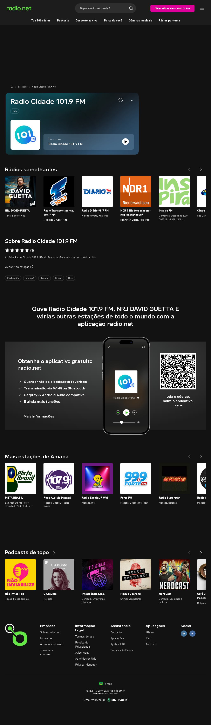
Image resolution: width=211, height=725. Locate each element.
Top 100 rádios (40, 20)
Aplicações (117, 638)
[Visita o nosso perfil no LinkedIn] (183, 633)
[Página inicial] (12, 86)
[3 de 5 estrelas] (17, 250)
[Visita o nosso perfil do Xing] (192, 633)
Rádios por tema (169, 20)
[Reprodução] (125, 141)
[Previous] (189, 168)
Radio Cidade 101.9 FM (65, 144)
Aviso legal (82, 652)
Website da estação (17, 267)
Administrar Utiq (85, 658)
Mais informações (39, 416)
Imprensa (46, 638)
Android (151, 644)
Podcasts (63, 20)
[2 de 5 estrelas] (12, 250)
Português (13, 278)
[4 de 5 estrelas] (22, 250)
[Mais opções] (131, 100)
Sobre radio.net (50, 632)
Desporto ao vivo (86, 20)
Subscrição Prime (121, 650)
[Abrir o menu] (201, 8)
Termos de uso (84, 636)
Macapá (30, 278)
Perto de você (113, 20)
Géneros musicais (140, 20)
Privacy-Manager (86, 664)
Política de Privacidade (82, 644)
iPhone (150, 632)
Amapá (44, 278)
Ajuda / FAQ (117, 644)
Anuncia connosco (51, 644)
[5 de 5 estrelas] (27, 250)
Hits (15, 111)
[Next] (201, 168)
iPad (148, 638)
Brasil (58, 278)
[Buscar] (131, 8)
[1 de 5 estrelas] (7, 250)
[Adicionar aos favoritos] (120, 100)
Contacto (116, 632)
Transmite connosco (46, 652)
